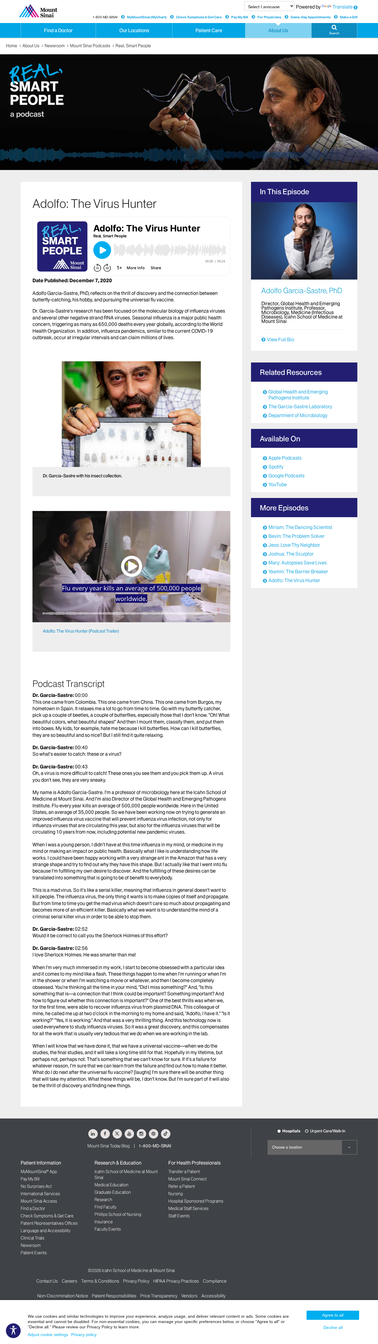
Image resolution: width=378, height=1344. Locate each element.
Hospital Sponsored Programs (195, 1201)
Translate (343, 7)
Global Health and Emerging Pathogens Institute (298, 395)
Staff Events (179, 1216)
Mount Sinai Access (39, 1201)
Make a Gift (349, 17)
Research (103, 1199)
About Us (30, 45)
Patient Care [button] (208, 30)
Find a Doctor (33, 1208)
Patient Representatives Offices (49, 1223)
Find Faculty (105, 1207)
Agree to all (332, 1315)
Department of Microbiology (298, 415)
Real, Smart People (133, 45)
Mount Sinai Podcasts (90, 45)
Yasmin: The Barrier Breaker (298, 571)
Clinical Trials (32, 1238)
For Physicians (269, 17)
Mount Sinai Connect (187, 1179)
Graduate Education (112, 1192)
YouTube (277, 484)
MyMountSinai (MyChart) (147, 17)
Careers (69, 1281)
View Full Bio (280, 339)
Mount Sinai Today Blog (108, 1146)
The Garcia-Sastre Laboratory (300, 406)
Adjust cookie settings (48, 1334)
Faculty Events (107, 1229)
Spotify (276, 467)
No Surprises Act (36, 1186)
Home (11, 45)
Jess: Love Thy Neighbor (294, 545)
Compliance (215, 1281)
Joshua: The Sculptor (291, 554)
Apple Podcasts (285, 458)
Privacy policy (84, 1334)
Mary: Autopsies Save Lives (297, 563)
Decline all (333, 1327)
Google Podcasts (286, 476)
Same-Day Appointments (310, 17)
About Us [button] (278, 30)
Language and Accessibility (45, 1230)
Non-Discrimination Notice (62, 1296)
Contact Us (47, 1281)
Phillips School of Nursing (117, 1214)
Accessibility (213, 1296)
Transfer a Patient (184, 1171)
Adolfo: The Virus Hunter (294, 580)
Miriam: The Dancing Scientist (300, 527)
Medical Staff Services (188, 1208)
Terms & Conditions (100, 1281)
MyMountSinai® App (39, 1171)
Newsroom (55, 45)
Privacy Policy (136, 1281)
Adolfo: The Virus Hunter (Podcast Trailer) (81, 631)
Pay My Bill (239, 17)
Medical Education (111, 1185)
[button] (334, 30)
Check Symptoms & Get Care (199, 17)
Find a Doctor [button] (58, 30)
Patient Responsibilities (114, 1296)
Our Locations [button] (134, 30)
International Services (40, 1193)
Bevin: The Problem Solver (296, 536)
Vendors (189, 1296)
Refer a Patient (181, 1186)
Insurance (103, 1221)
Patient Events (34, 1252)
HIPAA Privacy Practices (176, 1281)
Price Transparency (158, 1296)
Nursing (175, 1193)
